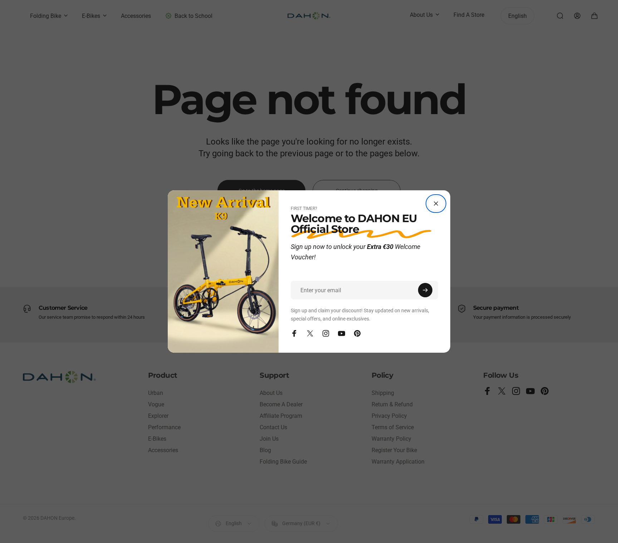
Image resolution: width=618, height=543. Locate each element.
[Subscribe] (425, 290)
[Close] (436, 203)
